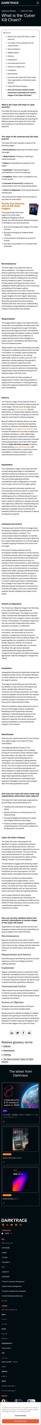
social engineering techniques (23, 429)
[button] (37, 2)
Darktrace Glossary (9, 11)
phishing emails (20, 410)
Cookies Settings (20, 1415)
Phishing (7, 1055)
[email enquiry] (20, 1224)
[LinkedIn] (3, 1224)
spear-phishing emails (22, 447)
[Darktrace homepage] (16, 1220)
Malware (7, 1046)
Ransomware (8, 1050)
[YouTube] (11, 1224)
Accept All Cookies (20, 1421)
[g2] (16, 1224)
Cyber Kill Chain (27, 11)
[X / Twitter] (7, 1224)
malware (30, 455)
